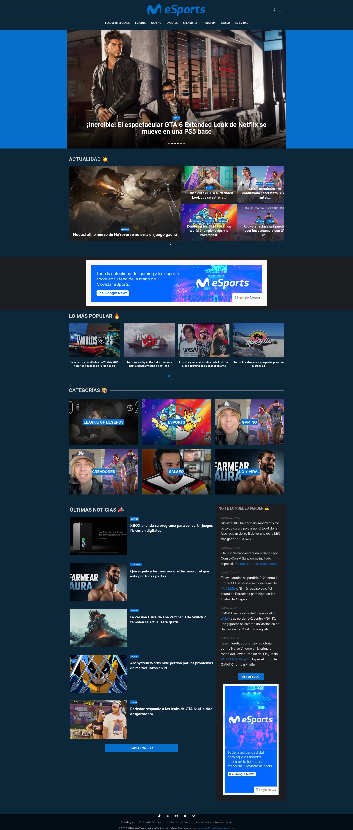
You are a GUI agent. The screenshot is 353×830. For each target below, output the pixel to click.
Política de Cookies (150, 822)
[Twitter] (168, 816)
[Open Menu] (280, 10)
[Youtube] (185, 816)
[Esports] (176, 422)
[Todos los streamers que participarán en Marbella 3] (258, 340)
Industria (209, 23)
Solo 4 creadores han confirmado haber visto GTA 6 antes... (265, 193)
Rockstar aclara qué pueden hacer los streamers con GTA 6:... (265, 230)
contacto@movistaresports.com (214, 822)
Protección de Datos (178, 822)
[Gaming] (249, 422)
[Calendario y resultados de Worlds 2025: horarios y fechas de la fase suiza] (94, 340)
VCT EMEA (229, 588)
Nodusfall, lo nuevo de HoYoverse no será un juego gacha (125, 234)
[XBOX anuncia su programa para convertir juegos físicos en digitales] (98, 536)
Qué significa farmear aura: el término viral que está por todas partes (169, 574)
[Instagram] (176, 816)
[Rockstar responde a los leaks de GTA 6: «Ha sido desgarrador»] (98, 719)
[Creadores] (103, 471)
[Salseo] (176, 471)
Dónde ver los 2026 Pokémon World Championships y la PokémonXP (209, 230)
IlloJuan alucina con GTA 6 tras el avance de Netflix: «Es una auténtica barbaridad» (176, 128)
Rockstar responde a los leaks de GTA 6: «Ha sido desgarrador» (171, 711)
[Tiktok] (159, 816)
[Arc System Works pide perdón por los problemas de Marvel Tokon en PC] (98, 674)
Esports (140, 23)
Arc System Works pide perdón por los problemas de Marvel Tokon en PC (171, 665)
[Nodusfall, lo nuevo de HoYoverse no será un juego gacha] (125, 203)
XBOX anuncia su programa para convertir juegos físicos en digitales (171, 528)
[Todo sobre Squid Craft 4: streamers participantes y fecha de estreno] (149, 340)
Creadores (190, 23)
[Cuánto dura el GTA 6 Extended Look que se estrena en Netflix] (209, 184)
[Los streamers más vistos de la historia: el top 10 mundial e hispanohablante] (203, 340)
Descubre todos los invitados (255, 564)
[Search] (274, 10)
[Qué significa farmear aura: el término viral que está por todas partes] (98, 582)
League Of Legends (117, 23)
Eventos (172, 23)
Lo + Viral (241, 23)
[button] (74, 89)
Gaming (156, 23)
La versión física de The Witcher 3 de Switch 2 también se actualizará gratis (168, 619)
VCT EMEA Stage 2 (235, 659)
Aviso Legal (127, 822)
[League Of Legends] (103, 422)
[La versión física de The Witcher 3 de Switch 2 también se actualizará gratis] (98, 628)
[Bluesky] (193, 816)
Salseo (225, 23)
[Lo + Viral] (249, 471)
